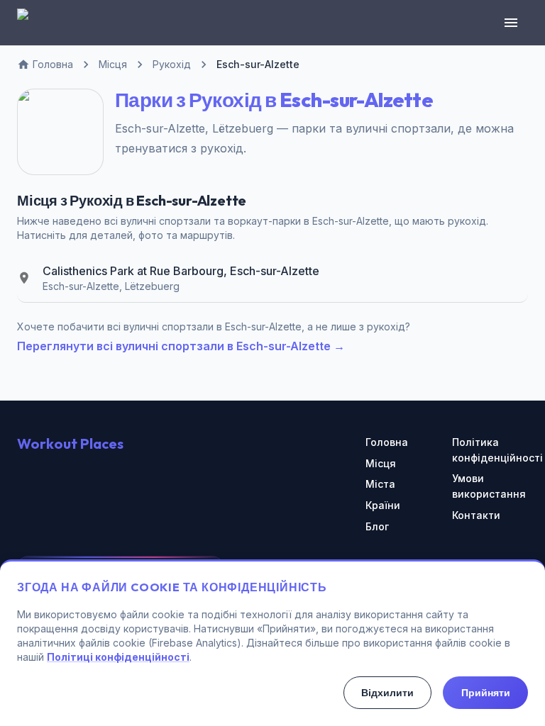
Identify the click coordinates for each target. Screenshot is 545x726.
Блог (377, 526)
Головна (386, 442)
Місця (380, 463)
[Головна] (31, 23)
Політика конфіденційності (490, 450)
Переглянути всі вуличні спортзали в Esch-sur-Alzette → (181, 346)
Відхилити (387, 692)
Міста (380, 484)
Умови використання (489, 486)
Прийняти (485, 692)
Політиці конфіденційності (118, 657)
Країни (382, 505)
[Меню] (511, 23)
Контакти (476, 515)
